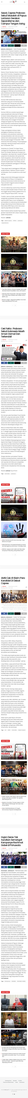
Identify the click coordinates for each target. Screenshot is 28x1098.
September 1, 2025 (6, 536)
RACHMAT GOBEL (21, 981)
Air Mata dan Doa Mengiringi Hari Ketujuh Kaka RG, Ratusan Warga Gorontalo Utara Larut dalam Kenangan (14, 1049)
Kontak (20, 1080)
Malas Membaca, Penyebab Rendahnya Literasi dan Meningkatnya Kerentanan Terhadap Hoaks (14, 545)
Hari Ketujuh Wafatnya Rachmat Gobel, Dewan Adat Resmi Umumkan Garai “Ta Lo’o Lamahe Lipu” (13, 1055)
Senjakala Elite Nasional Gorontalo (11, 1024)
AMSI (9, 730)
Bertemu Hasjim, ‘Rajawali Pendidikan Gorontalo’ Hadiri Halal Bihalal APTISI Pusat (14, 300)
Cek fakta (7, 473)
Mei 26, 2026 (5, 250)
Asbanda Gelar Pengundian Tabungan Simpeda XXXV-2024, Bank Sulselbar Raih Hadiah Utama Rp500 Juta (14, 295)
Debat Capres (8, 220)
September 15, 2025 (6, 268)
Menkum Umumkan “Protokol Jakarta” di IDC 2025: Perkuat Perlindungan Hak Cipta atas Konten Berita (13, 804)
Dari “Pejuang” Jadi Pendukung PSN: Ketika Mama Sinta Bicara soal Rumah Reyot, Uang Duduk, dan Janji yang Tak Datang (14, 247)
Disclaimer (21, 1082)
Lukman (4, 26)
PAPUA (14, 220)
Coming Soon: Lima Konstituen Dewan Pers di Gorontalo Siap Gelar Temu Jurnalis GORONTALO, (13, 789)
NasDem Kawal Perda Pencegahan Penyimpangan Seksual (11, 1006)
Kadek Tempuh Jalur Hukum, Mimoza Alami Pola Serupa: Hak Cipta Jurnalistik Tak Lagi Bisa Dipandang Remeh (14, 798)
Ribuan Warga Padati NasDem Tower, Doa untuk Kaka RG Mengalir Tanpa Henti (13, 1041)
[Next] (15, 305)
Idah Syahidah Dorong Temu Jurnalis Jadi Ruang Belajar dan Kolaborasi (13, 772)
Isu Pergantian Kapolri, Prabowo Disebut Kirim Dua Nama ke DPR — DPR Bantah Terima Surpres (13, 264)
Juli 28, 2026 (5, 1026)
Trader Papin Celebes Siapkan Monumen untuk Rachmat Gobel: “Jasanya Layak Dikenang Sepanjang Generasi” (14, 1061)
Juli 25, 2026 (5, 501)
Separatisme (5, 223)
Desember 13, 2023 (12, 26)
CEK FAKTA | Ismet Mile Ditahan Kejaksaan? (13, 500)
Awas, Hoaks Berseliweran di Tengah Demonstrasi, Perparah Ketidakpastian (12, 533)
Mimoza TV (7, 1089)
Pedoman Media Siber (8, 1082)
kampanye (7, 981)
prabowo (20, 220)
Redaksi (15, 1080)
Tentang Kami (8, 1080)
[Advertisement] (14, 7)
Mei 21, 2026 (5, 775)
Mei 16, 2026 (5, 792)
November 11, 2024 (6, 285)
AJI (5, 730)
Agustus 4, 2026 (6, 1009)
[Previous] (13, 305)
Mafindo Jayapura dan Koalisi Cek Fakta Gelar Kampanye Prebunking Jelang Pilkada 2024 (13, 549)
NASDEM (14, 981)
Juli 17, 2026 (5, 1044)
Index (16, 1082)
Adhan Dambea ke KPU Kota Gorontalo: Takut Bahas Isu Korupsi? (13, 282)
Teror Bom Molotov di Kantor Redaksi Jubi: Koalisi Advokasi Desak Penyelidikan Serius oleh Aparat (14, 290)
